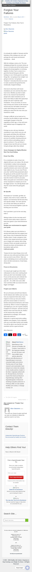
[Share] (5, 334)
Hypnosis (11, 19)
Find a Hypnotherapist (16, 477)
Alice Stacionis (9, 29)
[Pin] (14, 334)
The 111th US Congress (11, 397)
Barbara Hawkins (22, 399)
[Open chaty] (27, 568)
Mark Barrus (6, 17)
